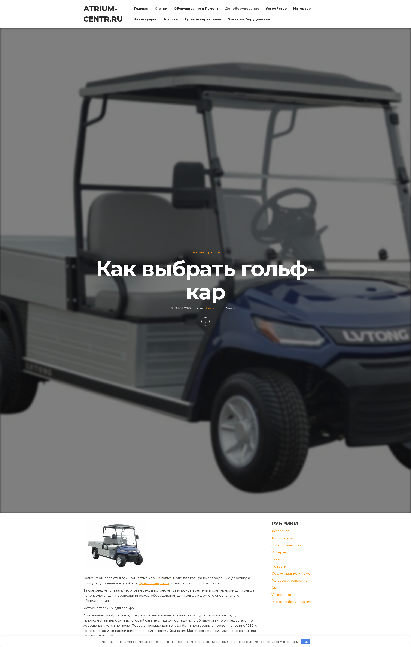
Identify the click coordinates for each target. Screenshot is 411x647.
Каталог (278, 559)
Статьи (161, 8)
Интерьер (302, 8)
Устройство (276, 8)
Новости (170, 19)
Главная (141, 8)
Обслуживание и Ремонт (196, 8)
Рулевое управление (202, 19)
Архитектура (282, 538)
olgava (209, 308)
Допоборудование (242, 8)
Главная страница (205, 252)
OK (306, 641)
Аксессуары (145, 19)
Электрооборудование (249, 19)
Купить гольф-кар (154, 583)
